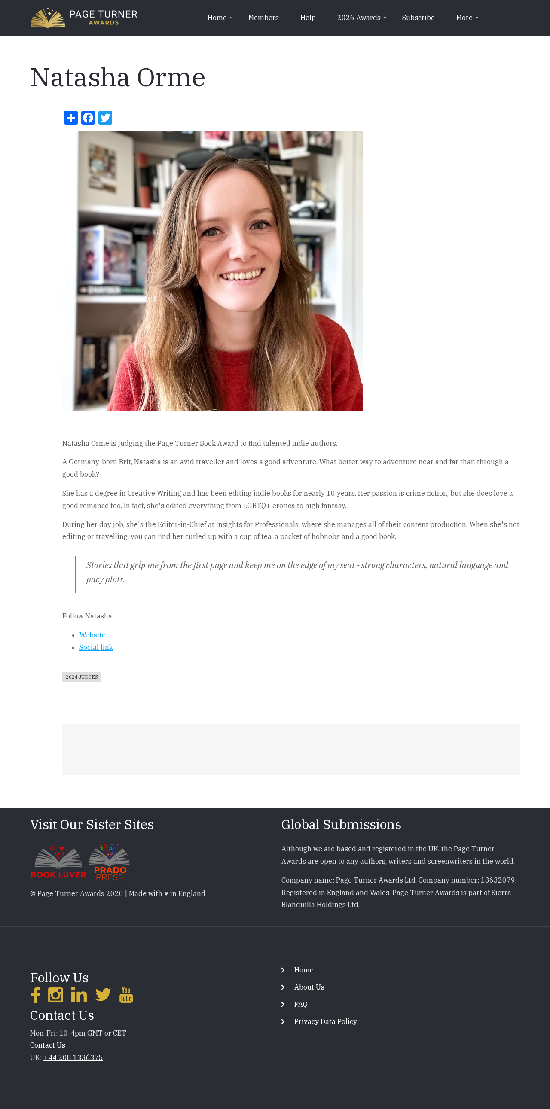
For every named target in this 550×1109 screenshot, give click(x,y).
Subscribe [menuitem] (418, 17)
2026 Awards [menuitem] (362, 20)
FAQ (301, 1004)
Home (304, 970)
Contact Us (47, 1045)
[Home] (84, 16)
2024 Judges (82, 677)
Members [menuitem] (263, 17)
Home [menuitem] (221, 20)
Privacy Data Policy (325, 1021)
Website (92, 635)
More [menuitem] (468, 20)
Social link (96, 647)
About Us (309, 987)
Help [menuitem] (308, 17)
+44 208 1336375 (73, 1057)
